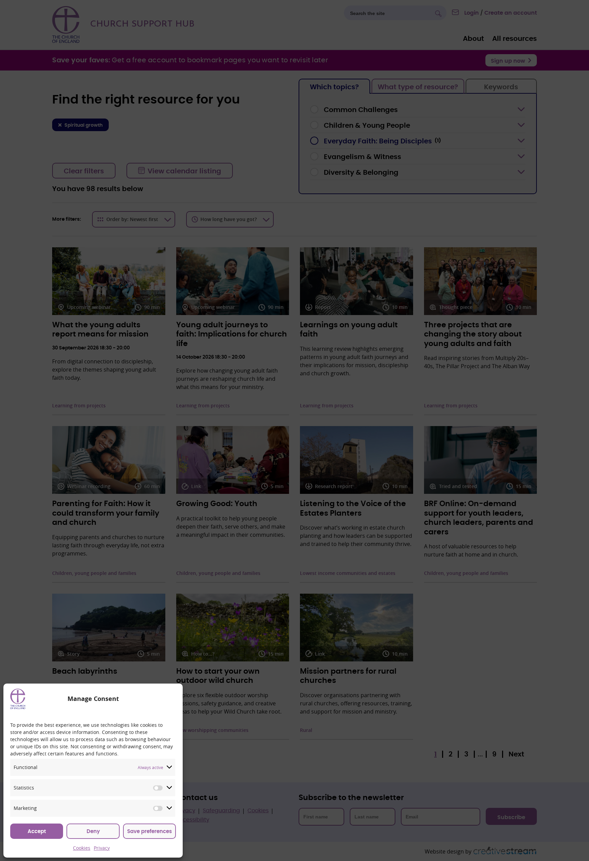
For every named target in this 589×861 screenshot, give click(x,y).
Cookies (81, 848)
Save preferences (149, 831)
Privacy (102, 848)
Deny (93, 831)
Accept (37, 831)
